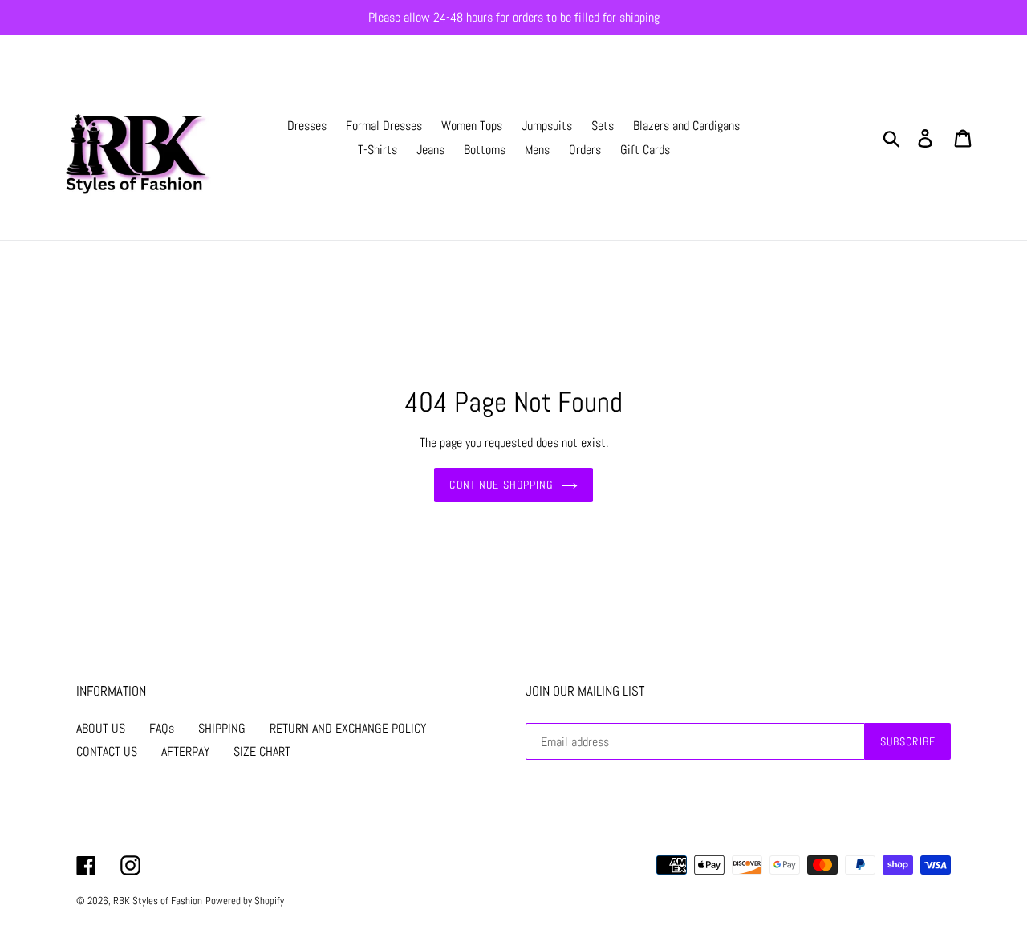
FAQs (161, 728)
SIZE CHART (261, 751)
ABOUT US (100, 728)
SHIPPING (222, 728)
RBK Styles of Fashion (157, 901)
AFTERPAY (185, 751)
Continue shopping (501, 484)
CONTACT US (106, 751)
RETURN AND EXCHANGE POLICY (348, 728)
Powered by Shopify (244, 901)
